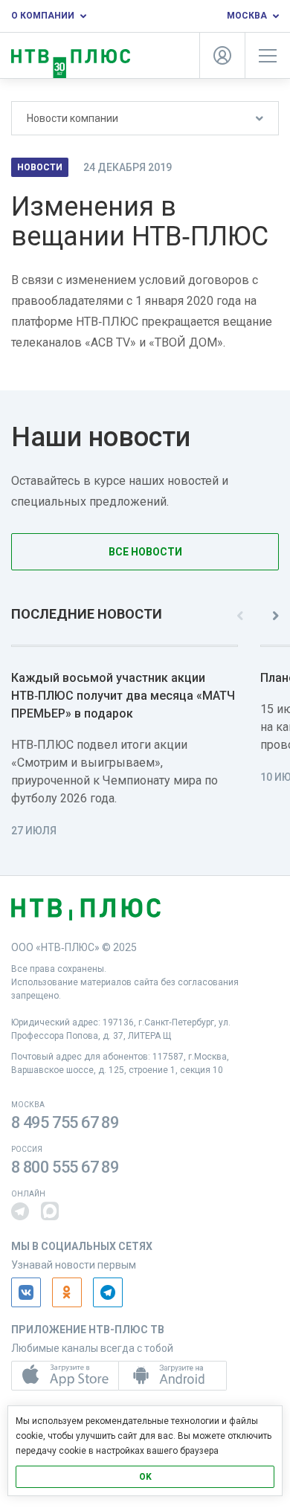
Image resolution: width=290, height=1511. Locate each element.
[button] (20, 1211)
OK (145, 1477)
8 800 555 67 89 (65, 1167)
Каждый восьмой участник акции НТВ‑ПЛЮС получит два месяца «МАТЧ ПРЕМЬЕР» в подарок (123, 696)
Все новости (145, 552)
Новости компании (72, 118)
